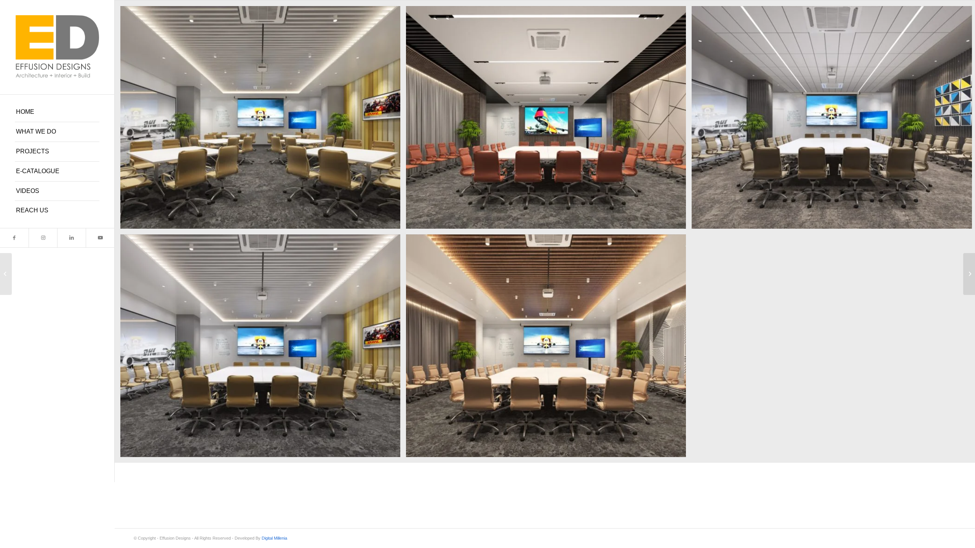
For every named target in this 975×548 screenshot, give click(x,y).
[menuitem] (57, 112)
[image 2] (263, 348)
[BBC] (6, 274)
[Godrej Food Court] (969, 274)
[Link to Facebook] (14, 237)
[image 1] (549, 348)
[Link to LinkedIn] (71, 237)
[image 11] (549, 120)
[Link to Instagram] (43, 237)
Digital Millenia (274, 538)
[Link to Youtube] (100, 237)
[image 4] (263, 120)
